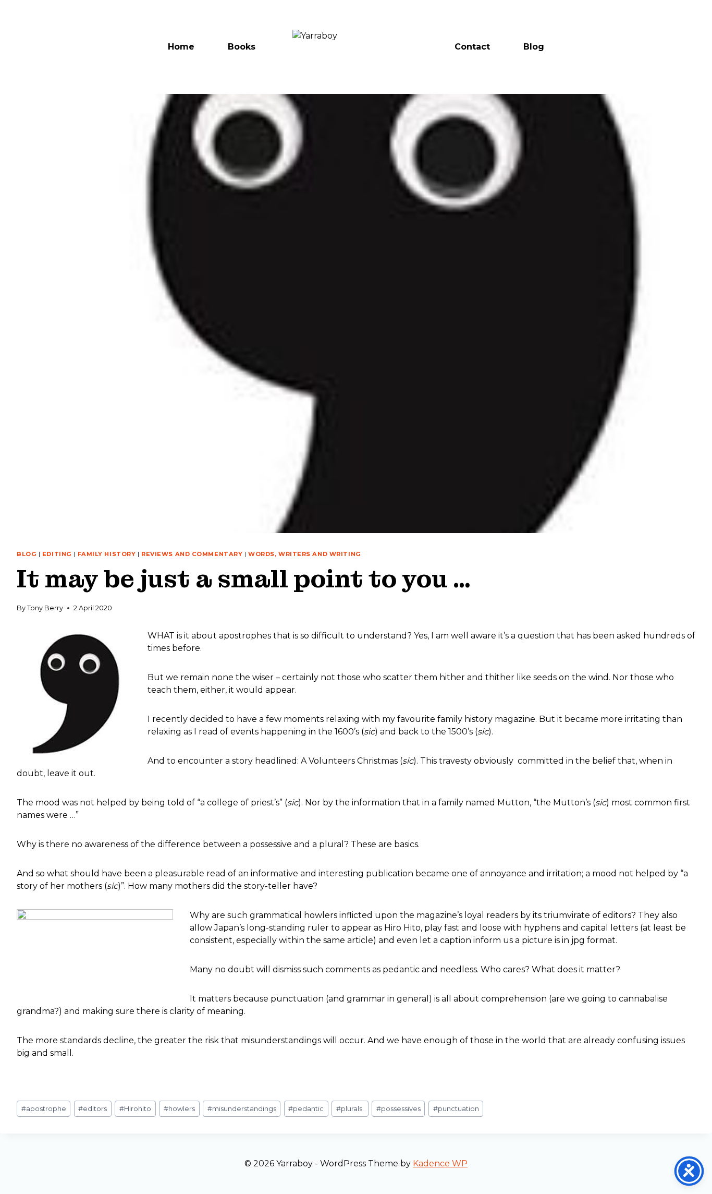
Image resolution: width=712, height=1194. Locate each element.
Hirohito (135, 1109)
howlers (179, 1109)
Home (181, 47)
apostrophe (43, 1109)
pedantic (306, 1109)
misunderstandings (241, 1109)
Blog (533, 47)
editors (92, 1109)
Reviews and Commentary (191, 554)
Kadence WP (440, 1163)
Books (241, 47)
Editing (57, 554)
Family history (107, 554)
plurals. (350, 1109)
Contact (472, 47)
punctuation (456, 1109)
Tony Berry (45, 608)
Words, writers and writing (304, 554)
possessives (398, 1109)
